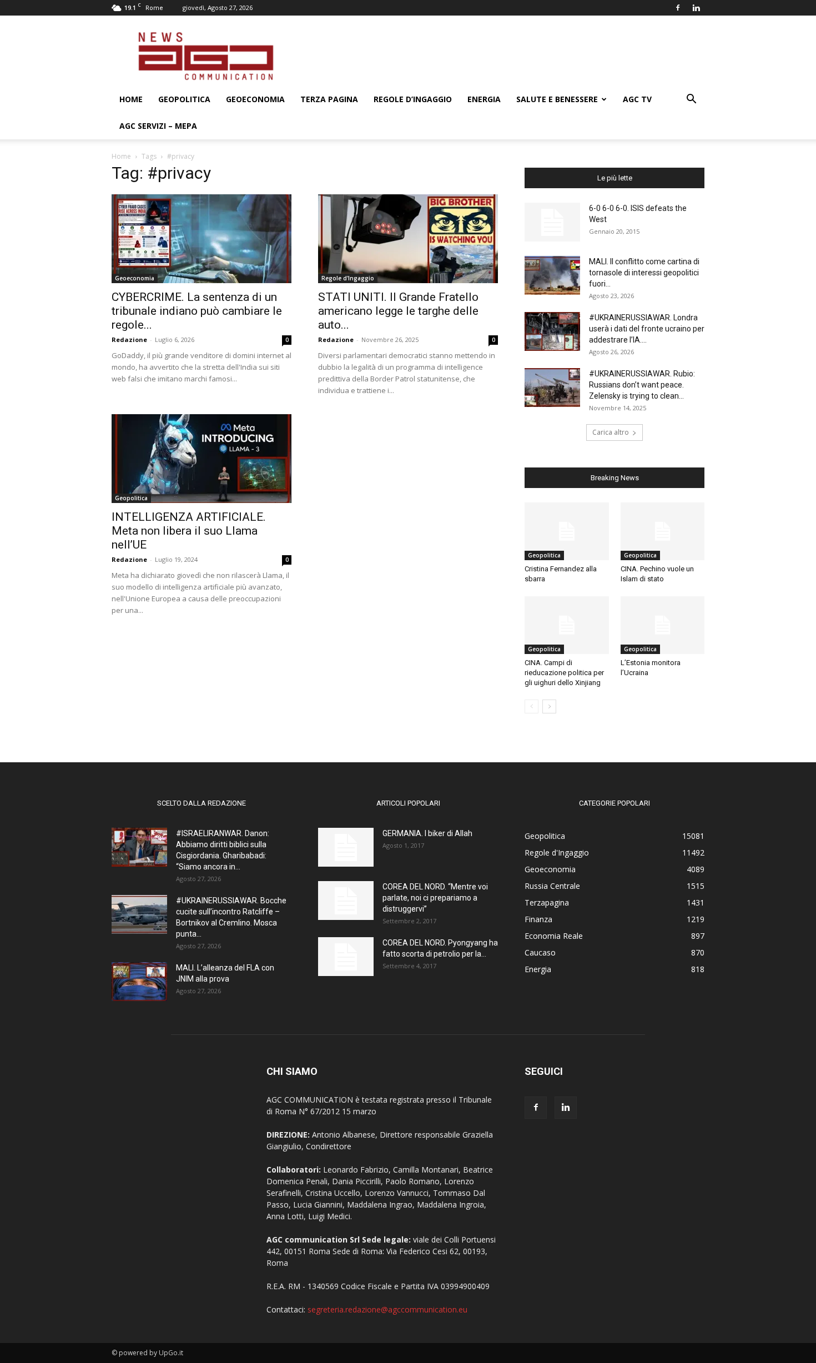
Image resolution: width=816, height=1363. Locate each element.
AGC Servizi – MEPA (158, 125)
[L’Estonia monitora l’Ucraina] (663, 625)
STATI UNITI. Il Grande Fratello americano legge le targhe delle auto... (398, 310)
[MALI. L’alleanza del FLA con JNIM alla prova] (139, 981)
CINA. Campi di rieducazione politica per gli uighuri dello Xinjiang (564, 672)
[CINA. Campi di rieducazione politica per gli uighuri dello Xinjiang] (567, 625)
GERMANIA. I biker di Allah (427, 833)
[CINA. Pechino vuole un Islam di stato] (663, 531)
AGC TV (637, 99)
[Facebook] (677, 8)
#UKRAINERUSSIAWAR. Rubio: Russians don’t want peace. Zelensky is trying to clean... (642, 384)
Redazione (129, 339)
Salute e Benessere (557, 99)
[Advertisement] (502, 56)
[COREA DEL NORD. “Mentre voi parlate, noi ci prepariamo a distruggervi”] (346, 900)
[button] (691, 100)
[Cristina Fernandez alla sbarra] (567, 531)
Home (131, 99)
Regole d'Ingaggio (347, 278)
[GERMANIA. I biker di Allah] (346, 847)
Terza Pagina (329, 99)
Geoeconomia (255, 99)
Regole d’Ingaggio (413, 99)
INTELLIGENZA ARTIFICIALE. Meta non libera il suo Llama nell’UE (189, 530)
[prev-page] (531, 706)
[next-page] (549, 706)
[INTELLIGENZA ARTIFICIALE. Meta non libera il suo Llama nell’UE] (201, 458)
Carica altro (610, 432)
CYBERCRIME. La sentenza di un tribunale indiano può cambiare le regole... (197, 310)
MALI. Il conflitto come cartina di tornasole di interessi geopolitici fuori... (644, 272)
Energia (484, 99)
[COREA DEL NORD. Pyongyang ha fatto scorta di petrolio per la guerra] (346, 956)
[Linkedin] (696, 8)
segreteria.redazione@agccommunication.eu (387, 1309)
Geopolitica (184, 99)
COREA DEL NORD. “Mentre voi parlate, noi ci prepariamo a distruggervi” (435, 897)
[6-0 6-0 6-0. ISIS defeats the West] (552, 222)
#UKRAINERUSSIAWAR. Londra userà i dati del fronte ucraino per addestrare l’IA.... (646, 328)
